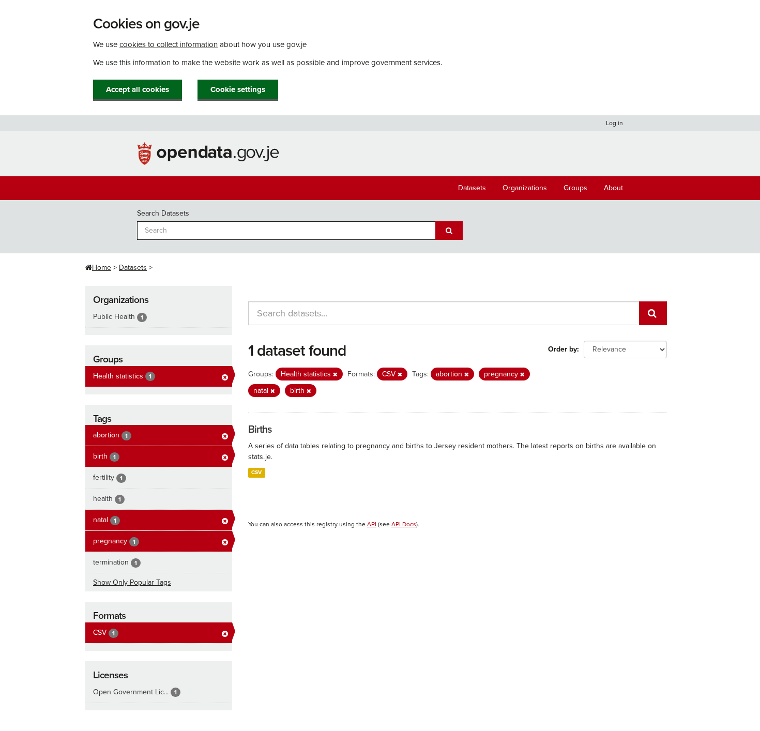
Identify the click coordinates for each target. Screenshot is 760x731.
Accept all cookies (137, 89)
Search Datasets (163, 213)
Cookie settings (237, 89)
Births (259, 429)
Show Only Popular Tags (132, 582)
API (371, 524)
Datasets (472, 188)
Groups (575, 188)
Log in (614, 123)
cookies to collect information (168, 44)
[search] (653, 313)
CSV (256, 472)
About (613, 188)
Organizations (525, 188)
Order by (562, 349)
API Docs (403, 524)
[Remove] (335, 374)
